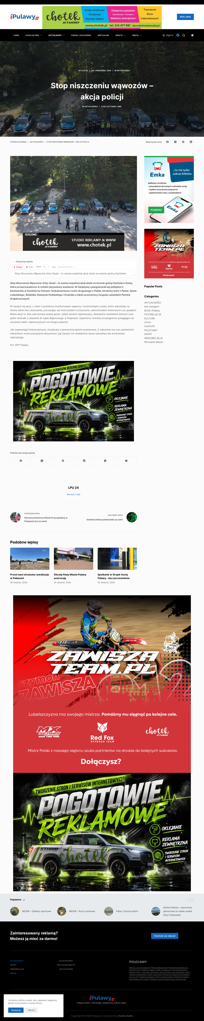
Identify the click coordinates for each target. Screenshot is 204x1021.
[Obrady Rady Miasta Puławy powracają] (73, 559)
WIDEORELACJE (153, 338)
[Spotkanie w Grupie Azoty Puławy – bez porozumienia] (117, 559)
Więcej (135, 35)
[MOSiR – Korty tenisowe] (61, 911)
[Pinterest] (183, 142)
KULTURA (149, 318)
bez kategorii (151, 306)
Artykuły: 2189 (73, 494)
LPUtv (147, 322)
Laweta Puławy (167, 977)
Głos (54, 267)
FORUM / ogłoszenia (81, 35)
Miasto (119, 35)
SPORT (148, 334)
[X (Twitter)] (175, 142)
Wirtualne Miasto (153, 341)
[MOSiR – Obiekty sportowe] (14, 911)
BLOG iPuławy (152, 310)
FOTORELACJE (152, 314)
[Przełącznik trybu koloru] (192, 35)
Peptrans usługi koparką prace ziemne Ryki (168, 979)
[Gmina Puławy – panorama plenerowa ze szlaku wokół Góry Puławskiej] (155, 911)
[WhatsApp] (105, 461)
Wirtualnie (103, 35)
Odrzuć (31, 1010)
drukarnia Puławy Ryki (149, 977)
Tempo (38, 267)
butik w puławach (163, 970)
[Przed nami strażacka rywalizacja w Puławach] (29, 559)
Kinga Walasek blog (160, 968)
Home (16, 35)
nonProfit (149, 326)
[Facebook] (177, 35)
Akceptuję (16, 1010)
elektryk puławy (149, 970)
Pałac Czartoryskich (127, 911)
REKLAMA (185, 16)
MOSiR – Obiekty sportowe (36, 911)
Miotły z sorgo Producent (139, 968)
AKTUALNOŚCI (55, 35)
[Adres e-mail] (126, 461)
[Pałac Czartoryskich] (108, 911)
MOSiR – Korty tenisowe (82, 911)
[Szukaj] (183, 35)
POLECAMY (151, 330)
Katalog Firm (32, 35)
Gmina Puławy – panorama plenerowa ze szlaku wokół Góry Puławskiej (177, 911)
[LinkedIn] (191, 142)
